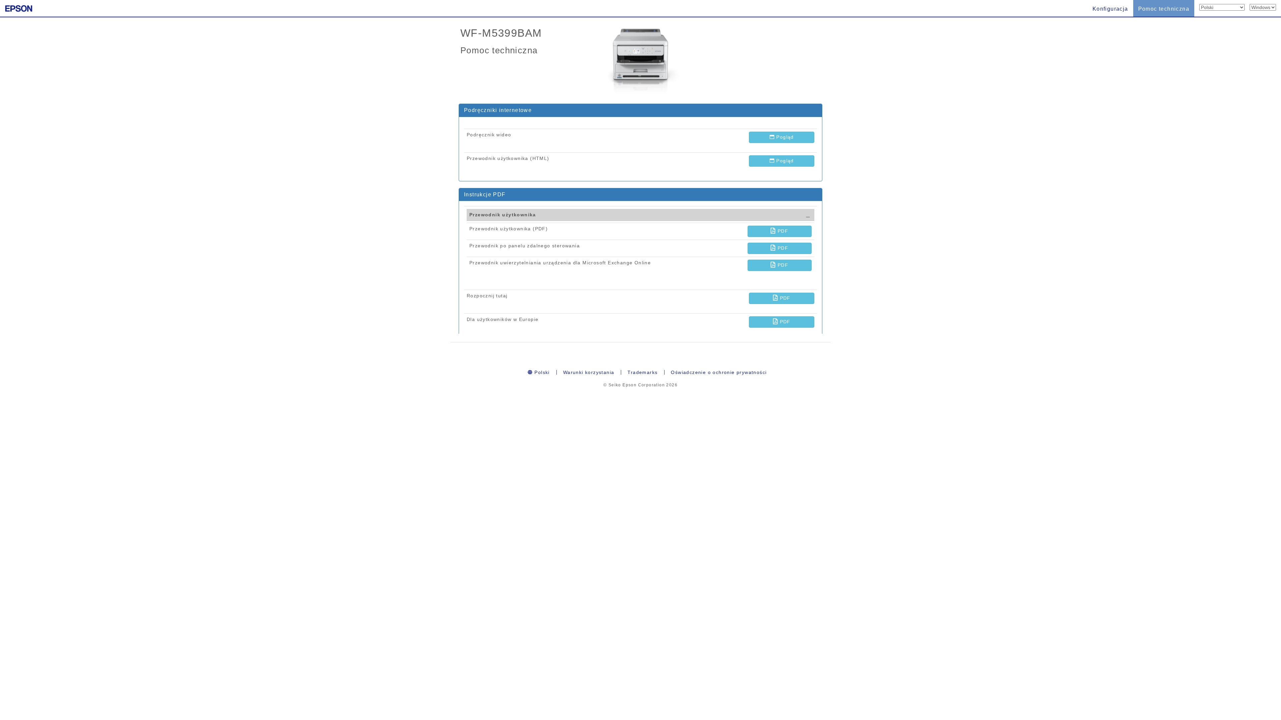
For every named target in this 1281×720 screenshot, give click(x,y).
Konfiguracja (1110, 9)
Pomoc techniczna (1163, 9)
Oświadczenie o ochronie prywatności (719, 372)
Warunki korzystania (588, 372)
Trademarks (642, 372)
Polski (541, 372)
